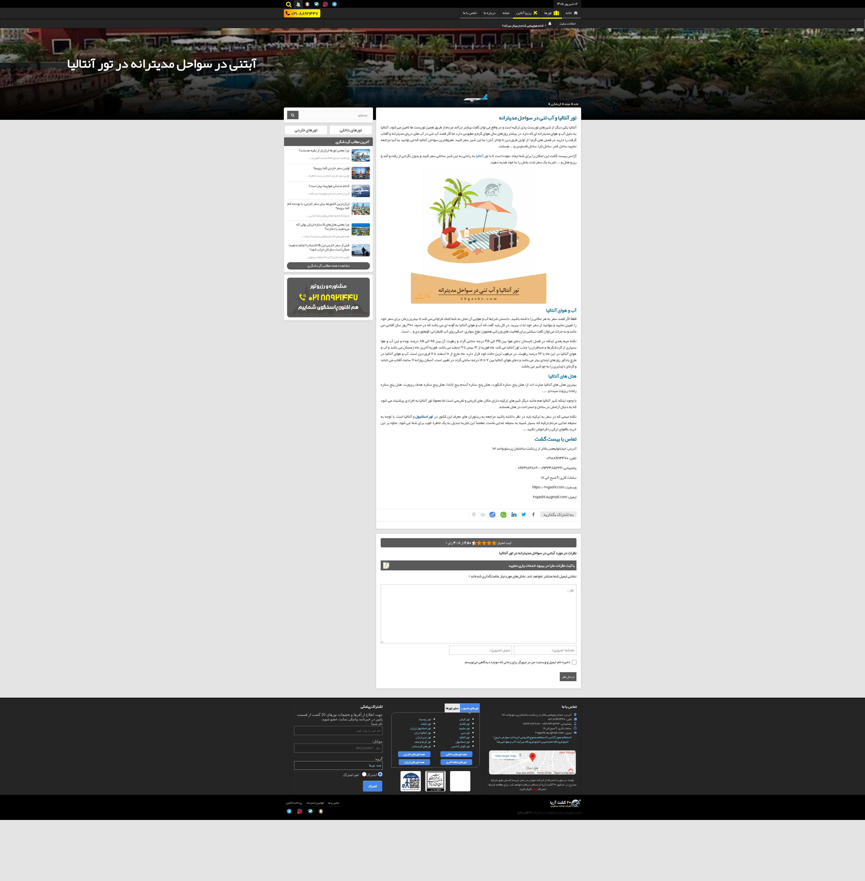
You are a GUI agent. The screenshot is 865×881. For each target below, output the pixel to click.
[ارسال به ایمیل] (481, 515)
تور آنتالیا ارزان (422, 733)
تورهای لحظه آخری (456, 762)
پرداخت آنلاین (294, 803)
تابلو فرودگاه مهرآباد (528, 742)
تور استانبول (462, 742)
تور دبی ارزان (423, 737)
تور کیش (465, 719)
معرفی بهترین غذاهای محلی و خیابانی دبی (521, 24)
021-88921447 (304, 13)
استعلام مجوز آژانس (559, 737)
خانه (569, 12)
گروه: (378, 759)
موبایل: (377, 741)
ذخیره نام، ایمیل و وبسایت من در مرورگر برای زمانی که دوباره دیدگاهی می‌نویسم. (517, 662)
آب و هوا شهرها (506, 742)
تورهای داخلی (351, 130)
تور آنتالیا (482, 155)
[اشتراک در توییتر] (523, 514)
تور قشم (465, 724)
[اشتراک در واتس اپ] (502, 515)
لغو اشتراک (351, 775)
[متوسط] (484, 542)
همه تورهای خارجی (414, 754)
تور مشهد (464, 728)
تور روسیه (425, 719)
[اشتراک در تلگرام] (491, 514)
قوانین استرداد (315, 803)
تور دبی (465, 733)
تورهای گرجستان (421, 746)
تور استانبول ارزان (420, 728)
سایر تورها (452, 708)
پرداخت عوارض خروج (506, 737)
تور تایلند (426, 724)
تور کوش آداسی (461, 746)
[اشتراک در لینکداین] (513, 514)
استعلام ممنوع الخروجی (533, 737)
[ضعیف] (494, 542)
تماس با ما (470, 12)
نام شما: (376, 724)
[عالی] (474, 542)
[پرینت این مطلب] (472, 514)
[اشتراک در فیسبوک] (532, 514)
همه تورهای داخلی (456, 754)
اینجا (534, 789)
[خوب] (479, 542)
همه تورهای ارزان (414, 762)
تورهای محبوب (469, 708)
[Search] (293, 115)
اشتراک (372, 775)
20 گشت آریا (525, 812)
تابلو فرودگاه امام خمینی (554, 742)
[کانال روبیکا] (8, 839)
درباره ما (490, 12)
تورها (548, 12)
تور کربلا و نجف (422, 742)
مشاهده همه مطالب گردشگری (328, 265)
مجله (506, 12)
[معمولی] (489, 542)
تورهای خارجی (306, 130)
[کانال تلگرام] (8, 859)
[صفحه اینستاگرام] (8, 869)
